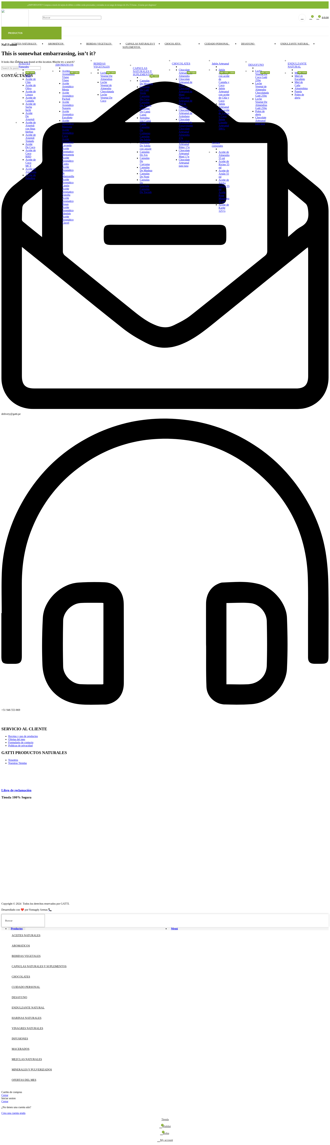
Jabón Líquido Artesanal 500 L (224, 124)
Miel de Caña (299, 84)
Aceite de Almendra (30, 170)
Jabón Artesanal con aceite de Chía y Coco (224, 94)
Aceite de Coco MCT (30, 162)
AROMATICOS (64, 64)
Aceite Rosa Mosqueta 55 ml (224, 197)
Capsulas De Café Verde (145, 89)
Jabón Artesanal (220, 63)
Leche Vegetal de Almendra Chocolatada (107, 87)
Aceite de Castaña (30, 99)
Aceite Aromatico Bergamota (68, 151)
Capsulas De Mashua (146, 169)
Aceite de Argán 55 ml (224, 173)
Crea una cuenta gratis (13, 1113)
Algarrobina (301, 88)
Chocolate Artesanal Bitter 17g (184, 144)
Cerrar (4, 1095)
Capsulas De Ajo (145, 153)
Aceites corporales (218, 142)
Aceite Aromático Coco (68, 132)
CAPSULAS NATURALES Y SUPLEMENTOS (143, 71)
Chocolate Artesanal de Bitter (185, 82)
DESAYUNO (256, 64)
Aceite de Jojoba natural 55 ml (224, 184)
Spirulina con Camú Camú (145, 120)
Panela (298, 91)
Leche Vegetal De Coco (106, 97)
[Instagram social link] (322, 5)
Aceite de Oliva (30, 87)
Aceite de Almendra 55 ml (224, 155)
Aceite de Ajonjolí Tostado (30, 137)
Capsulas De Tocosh (146, 191)
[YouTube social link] (326, 5)
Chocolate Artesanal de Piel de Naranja (185, 102)
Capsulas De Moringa (146, 82)
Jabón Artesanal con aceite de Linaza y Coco (224, 110)
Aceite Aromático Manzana (68, 123)
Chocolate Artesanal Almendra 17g (184, 133)
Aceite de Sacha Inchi (30, 107)
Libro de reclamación (16, 790)
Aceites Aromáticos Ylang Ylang (68, 76)
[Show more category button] (318, 44)
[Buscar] (288, 17)
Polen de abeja (260, 113)
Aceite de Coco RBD (30, 153)
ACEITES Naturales (25, 65)
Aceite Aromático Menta (68, 86)
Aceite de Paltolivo (30, 177)
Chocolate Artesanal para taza (184, 162)
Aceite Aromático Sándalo (68, 210)
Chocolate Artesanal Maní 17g (184, 153)
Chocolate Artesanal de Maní (185, 91)
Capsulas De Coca (145, 98)
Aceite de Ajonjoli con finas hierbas (30, 127)
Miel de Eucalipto (300, 78)
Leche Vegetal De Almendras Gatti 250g (261, 103)
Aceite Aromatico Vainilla (68, 191)
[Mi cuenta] (302, 17)
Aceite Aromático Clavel (68, 219)
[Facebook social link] (317, 5)
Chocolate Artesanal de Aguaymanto (186, 122)
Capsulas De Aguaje (145, 104)
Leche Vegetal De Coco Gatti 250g (261, 76)
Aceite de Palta (30, 74)
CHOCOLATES (181, 63)
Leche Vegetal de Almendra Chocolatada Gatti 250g (262, 89)
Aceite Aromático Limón (68, 182)
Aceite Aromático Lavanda (68, 142)
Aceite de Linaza (30, 93)
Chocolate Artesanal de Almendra (185, 72)
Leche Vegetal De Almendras (106, 76)
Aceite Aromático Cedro (68, 160)
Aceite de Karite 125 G (224, 207)
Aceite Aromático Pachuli (68, 95)
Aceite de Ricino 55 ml (224, 164)
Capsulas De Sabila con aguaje (145, 145)
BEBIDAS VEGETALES (102, 65)
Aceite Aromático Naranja (68, 105)
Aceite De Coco (30, 146)
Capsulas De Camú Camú (145, 111)
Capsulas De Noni (145, 175)
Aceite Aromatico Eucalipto (68, 114)
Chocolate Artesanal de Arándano (185, 113)
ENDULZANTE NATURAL (297, 65)
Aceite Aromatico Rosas (68, 201)
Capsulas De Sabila (145, 138)
